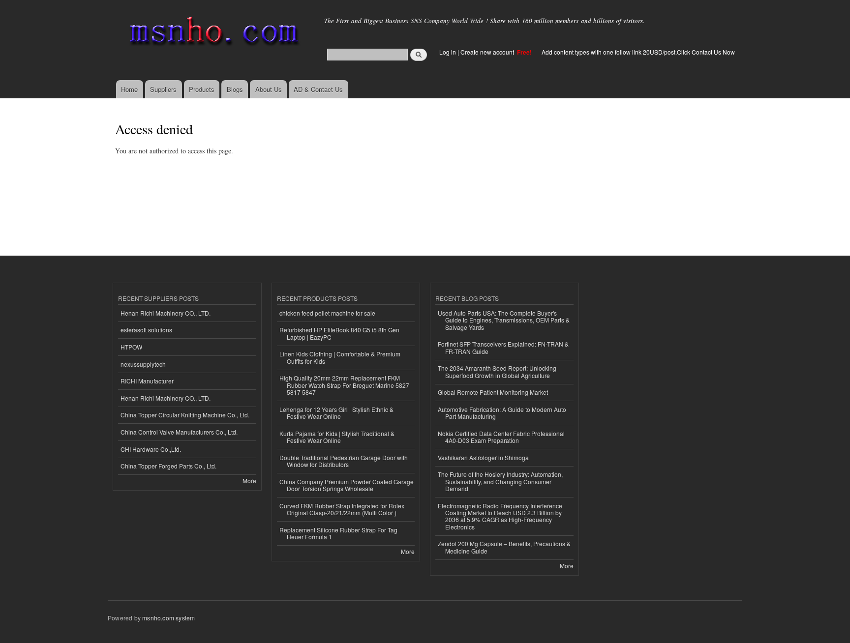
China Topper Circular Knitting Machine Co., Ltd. (185, 414)
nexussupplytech (143, 364)
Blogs (235, 89)
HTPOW (131, 347)
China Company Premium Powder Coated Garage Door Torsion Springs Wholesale (346, 485)
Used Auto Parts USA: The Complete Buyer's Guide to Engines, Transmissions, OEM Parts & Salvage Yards (504, 320)
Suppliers (163, 89)
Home (129, 89)
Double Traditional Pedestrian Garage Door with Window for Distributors (343, 460)
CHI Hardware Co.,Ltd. (151, 449)
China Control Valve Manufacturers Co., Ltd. (179, 432)
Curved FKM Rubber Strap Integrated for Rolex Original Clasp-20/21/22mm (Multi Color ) (341, 509)
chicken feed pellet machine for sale (327, 313)
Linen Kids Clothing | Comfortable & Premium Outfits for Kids (339, 357)
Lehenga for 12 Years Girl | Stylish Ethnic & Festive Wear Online (336, 412)
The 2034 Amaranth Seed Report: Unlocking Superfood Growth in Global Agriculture (497, 371)
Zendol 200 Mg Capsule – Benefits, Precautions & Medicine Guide (504, 547)
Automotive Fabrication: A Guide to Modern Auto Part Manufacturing (502, 412)
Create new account (488, 52)
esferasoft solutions (146, 329)
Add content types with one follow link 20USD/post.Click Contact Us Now (638, 52)
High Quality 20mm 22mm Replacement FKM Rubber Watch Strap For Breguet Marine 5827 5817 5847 (344, 385)
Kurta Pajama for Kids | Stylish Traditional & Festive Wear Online (337, 436)
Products (201, 89)
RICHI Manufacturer (147, 381)
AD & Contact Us (318, 89)
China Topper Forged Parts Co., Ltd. (168, 466)
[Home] (212, 33)
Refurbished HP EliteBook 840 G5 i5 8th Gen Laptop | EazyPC (339, 333)
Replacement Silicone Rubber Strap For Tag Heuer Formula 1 (338, 533)
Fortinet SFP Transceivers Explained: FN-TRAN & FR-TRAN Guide (503, 347)
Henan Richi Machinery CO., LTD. (166, 313)
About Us (268, 89)
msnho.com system (168, 618)
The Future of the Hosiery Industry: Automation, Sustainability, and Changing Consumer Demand (500, 481)
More (249, 480)
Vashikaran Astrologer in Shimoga (483, 457)
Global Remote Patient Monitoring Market (493, 392)
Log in (447, 52)
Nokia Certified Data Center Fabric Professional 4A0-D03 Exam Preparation (501, 436)
